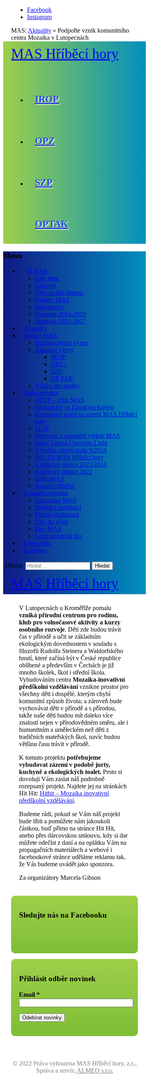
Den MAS (48, 528)
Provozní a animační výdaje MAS (77, 435)
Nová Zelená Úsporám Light (71, 442)
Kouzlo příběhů (54, 485)
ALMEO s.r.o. (94, 1070)
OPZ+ (59, 364)
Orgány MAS (52, 299)
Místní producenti (57, 514)
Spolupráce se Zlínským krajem (74, 407)
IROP (58, 357)
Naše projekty (41, 392)
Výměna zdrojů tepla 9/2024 (70, 450)
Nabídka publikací (58, 507)
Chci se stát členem (59, 292)
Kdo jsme (47, 278)
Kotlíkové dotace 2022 (63, 471)
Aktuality (39, 30)
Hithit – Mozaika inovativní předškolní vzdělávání (64, 797)
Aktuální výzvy (54, 349)
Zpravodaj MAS (55, 500)
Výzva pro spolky (57, 385)
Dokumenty (50, 306)
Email (29, 994)
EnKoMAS (49, 478)
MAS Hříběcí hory (64, 54)
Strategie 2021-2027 (60, 321)
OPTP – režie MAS (59, 400)
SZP (56, 371)
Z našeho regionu (46, 493)
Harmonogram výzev (61, 342)
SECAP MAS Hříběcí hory (69, 457)
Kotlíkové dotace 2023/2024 (70, 464)
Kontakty (35, 550)
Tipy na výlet (51, 521)
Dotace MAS (40, 335)
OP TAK (62, 378)
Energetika (37, 543)
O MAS (37, 271)
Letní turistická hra (58, 536)
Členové (45, 285)
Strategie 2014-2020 (60, 314)
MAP (42, 428)
